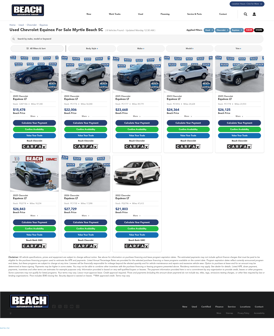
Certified (206, 307)
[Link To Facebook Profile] (54, 306)
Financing (165, 14)
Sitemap (229, 313)
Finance (219, 307)
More (32, 116)
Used (140, 14)
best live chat (4, 328)
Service (232, 307)
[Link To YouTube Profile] (72, 306)
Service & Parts (194, 14)
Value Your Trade (34, 136)
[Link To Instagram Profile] (77, 306)
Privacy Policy (243, 313)
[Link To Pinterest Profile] (66, 306)
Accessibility (259, 313)
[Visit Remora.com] (257, 322)
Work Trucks (115, 14)
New (89, 14)
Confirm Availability (34, 129)
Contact (223, 14)
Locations (245, 307)
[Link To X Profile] (60, 306)
